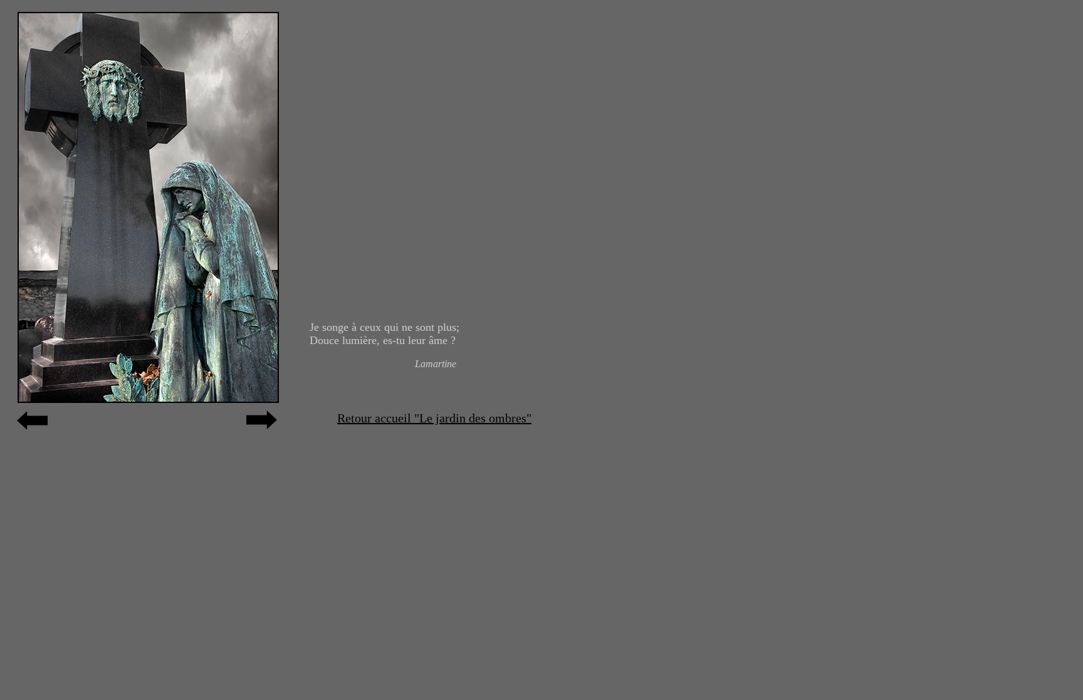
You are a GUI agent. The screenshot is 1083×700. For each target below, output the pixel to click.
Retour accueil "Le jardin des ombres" (434, 418)
